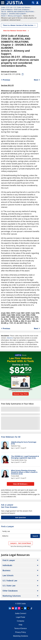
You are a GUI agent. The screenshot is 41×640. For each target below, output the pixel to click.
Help (20, 625)
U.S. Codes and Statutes (22, 7)
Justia (3, 7)
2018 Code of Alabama (21, 9)
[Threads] (22, 608)
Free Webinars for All (10, 437)
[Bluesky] (25, 608)
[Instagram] (19, 608)
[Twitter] (28, 608)
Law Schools (8, 575)
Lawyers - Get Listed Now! (20, 543)
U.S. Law (9, 7)
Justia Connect (20, 613)
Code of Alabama (7, 9)
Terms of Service (20, 628)
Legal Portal (20, 617)
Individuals (7, 565)
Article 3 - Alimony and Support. (11, 16)
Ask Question (20, 517)
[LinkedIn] (10, 608)
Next (36, 80)
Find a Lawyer (7, 526)
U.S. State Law (9, 585)
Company (20, 621)
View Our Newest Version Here (15, 31)
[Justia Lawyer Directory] (31, 608)
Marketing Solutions (12, 596)
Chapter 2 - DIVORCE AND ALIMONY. (13, 14)
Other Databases (10, 590)
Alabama (10, 338)
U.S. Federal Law (10, 580)
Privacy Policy (20, 632)
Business (6, 570)
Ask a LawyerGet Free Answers (9, 506)
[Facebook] (16, 608)
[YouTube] (13, 608)
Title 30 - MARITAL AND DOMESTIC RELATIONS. (17, 11)
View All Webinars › (20, 484)
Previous (6, 80)
